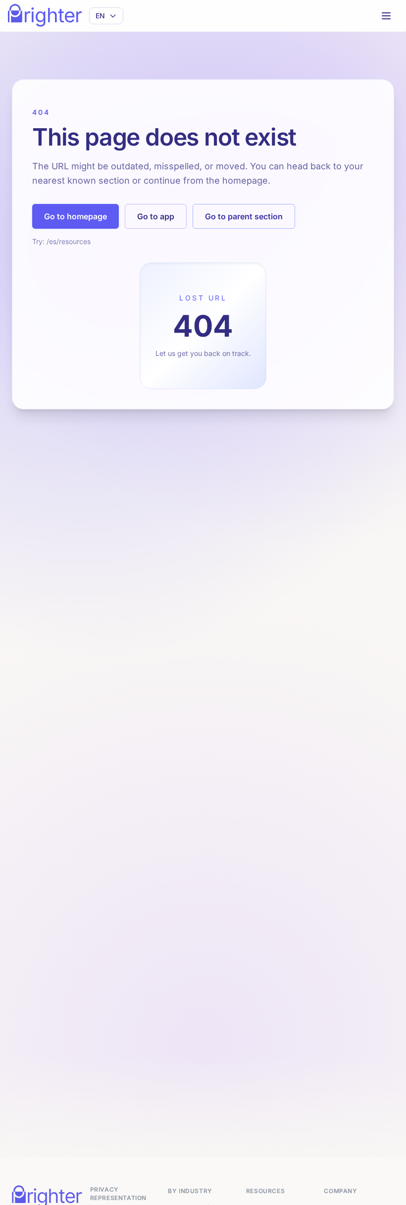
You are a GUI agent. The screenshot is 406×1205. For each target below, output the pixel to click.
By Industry (190, 1191)
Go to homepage (75, 216)
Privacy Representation (118, 1194)
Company (340, 1191)
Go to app (155, 216)
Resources (265, 1191)
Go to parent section (244, 216)
